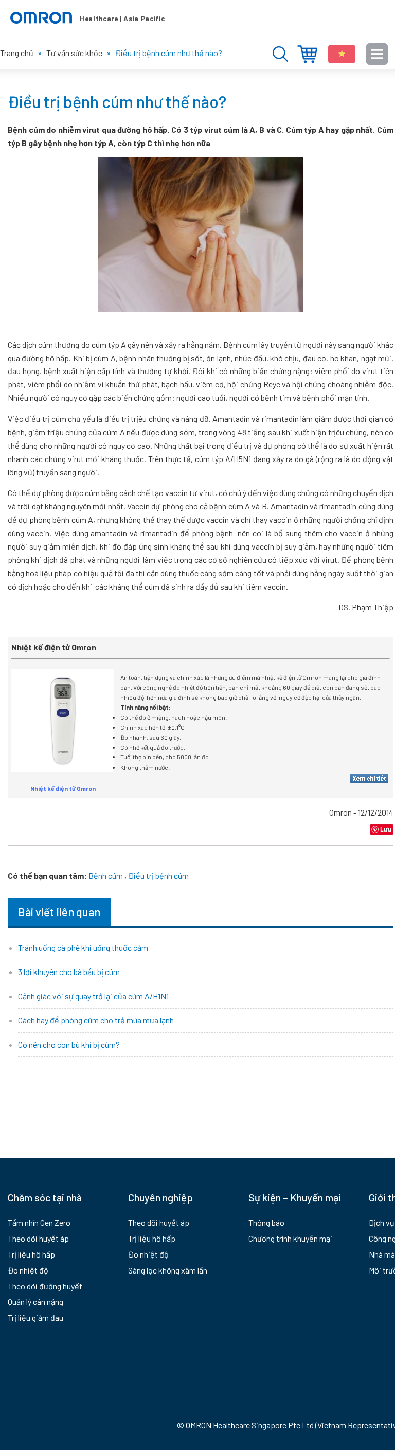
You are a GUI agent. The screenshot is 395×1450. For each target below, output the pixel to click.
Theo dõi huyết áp (38, 1238)
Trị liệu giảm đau (35, 1317)
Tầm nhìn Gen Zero (39, 1222)
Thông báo (266, 1222)
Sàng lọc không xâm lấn (167, 1270)
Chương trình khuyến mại (290, 1238)
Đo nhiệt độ (28, 1270)
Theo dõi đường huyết (45, 1286)
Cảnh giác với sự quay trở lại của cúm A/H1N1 (93, 996)
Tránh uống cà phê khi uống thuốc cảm (83, 947)
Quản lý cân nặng (35, 1301)
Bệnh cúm (105, 875)
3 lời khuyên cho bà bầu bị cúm (69, 972)
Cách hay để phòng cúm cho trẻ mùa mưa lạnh (96, 1020)
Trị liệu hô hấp (31, 1254)
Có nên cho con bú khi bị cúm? (69, 1044)
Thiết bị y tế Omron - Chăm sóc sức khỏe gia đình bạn (87, 18)
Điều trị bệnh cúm (158, 875)
